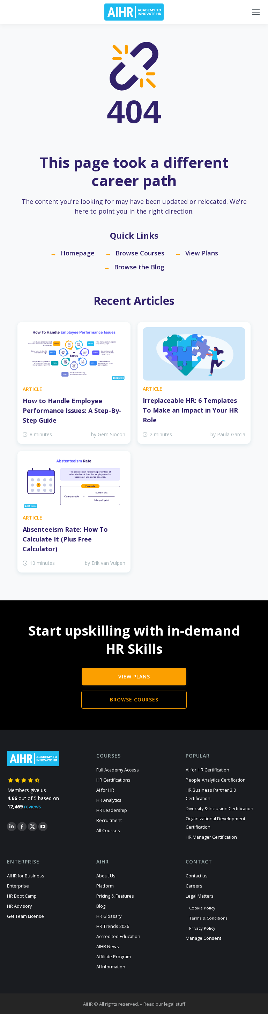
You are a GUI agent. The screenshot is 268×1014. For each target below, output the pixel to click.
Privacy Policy (202, 928)
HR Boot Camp (22, 896)
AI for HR (105, 790)
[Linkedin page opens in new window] (11, 826)
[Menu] (256, 12)
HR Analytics (108, 800)
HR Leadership (111, 810)
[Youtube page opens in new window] (42, 826)
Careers (194, 886)
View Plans (201, 253)
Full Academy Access (117, 770)
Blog (100, 906)
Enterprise (18, 886)
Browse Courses (140, 253)
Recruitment (109, 820)
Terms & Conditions (208, 918)
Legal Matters (200, 896)
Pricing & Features (115, 896)
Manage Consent (203, 938)
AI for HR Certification (207, 770)
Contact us (197, 876)
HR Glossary (108, 916)
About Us (106, 876)
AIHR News (107, 947)
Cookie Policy (202, 908)
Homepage (78, 253)
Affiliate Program (113, 957)
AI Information (110, 967)
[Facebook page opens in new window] (22, 826)
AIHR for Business (25, 876)
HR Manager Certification (211, 837)
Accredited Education (118, 936)
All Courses (108, 831)
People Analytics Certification (216, 780)
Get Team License (25, 916)
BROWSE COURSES (134, 699)
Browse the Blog (139, 267)
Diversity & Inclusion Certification (219, 809)
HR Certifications (113, 780)
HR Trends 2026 (112, 926)
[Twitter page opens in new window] (32, 826)
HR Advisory (19, 906)
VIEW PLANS (134, 676)
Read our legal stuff (164, 1004)
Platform (105, 886)
